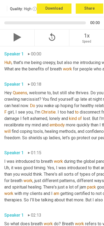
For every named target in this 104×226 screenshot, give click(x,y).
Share (89, 8)
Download (54, 8)
